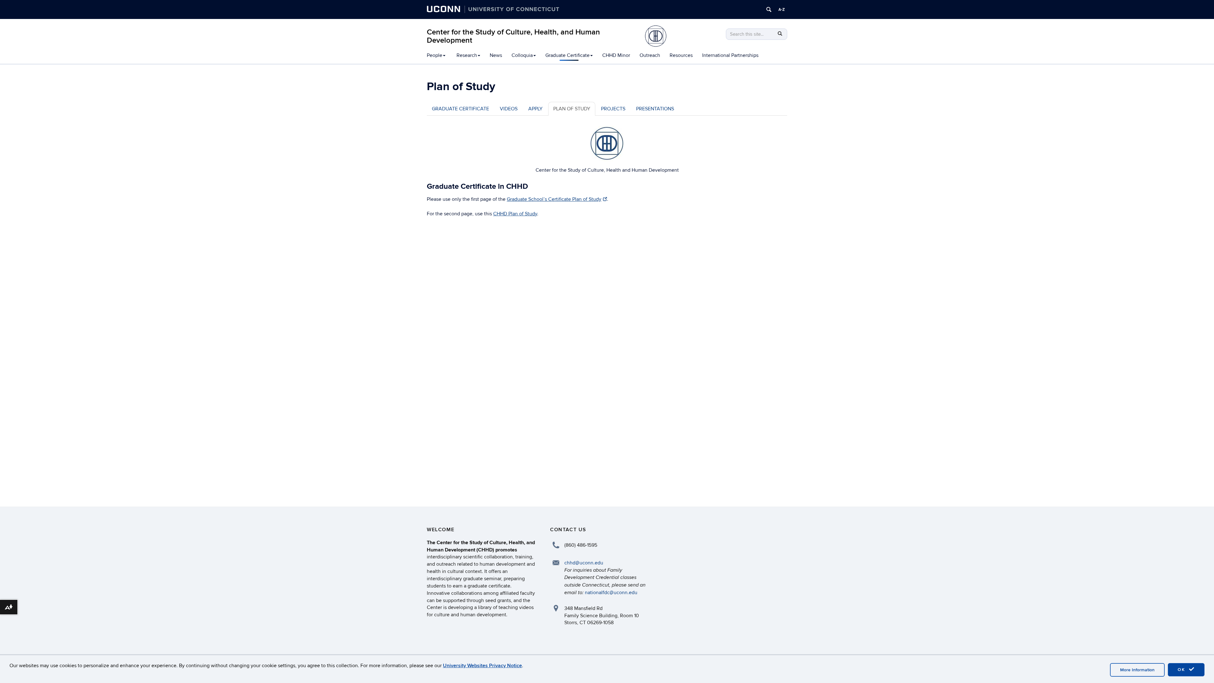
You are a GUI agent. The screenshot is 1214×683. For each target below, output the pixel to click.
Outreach (650, 55)
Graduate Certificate (567, 55)
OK (1182, 669)
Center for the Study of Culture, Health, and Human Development (513, 36)
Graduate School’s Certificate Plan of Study (554, 199)
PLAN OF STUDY (571, 109)
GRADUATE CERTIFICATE (460, 109)
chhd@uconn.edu (583, 563)
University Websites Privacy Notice (482, 665)
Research (467, 55)
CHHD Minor (616, 55)
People (434, 55)
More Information (1137, 670)
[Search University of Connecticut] (769, 9)
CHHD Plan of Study (515, 214)
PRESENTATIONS (655, 109)
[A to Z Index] (781, 9)
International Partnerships (730, 55)
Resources (681, 55)
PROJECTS (613, 109)
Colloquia (522, 55)
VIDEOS (509, 109)
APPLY (535, 109)
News (496, 55)
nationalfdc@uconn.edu (611, 592)
